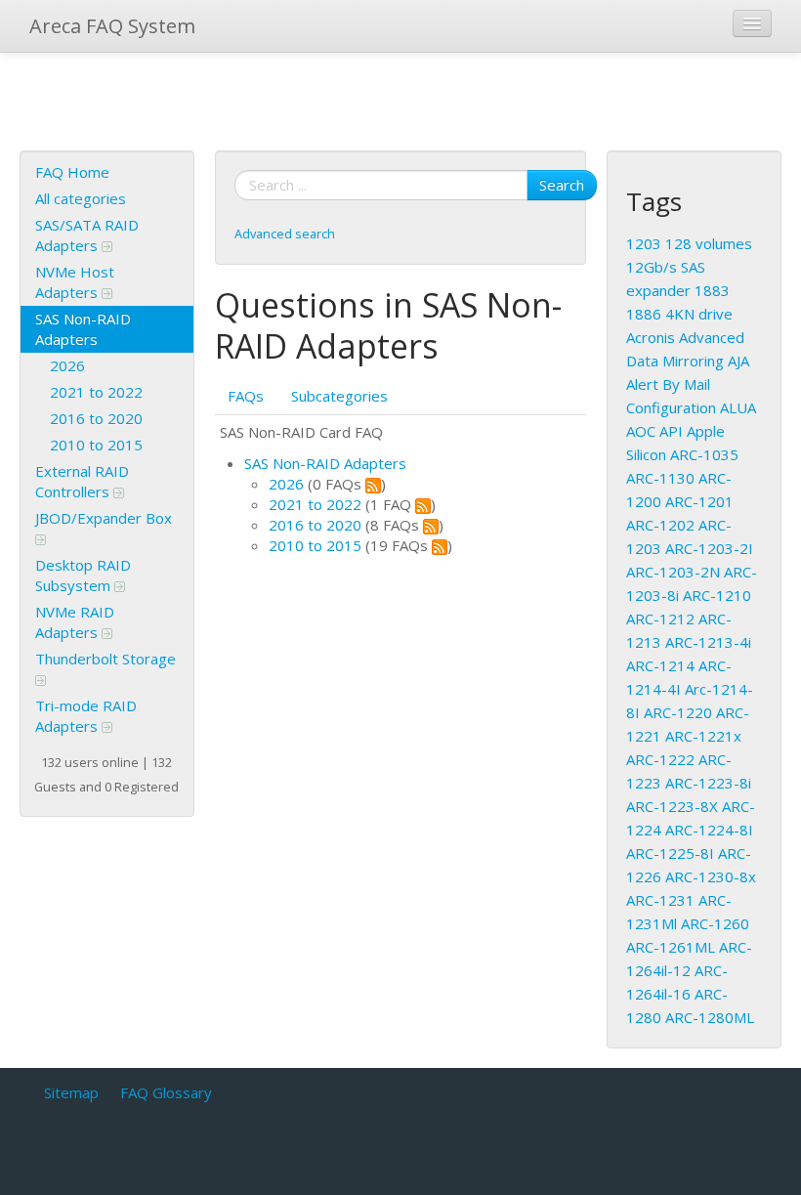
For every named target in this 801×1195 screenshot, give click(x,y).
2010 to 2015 (96, 444)
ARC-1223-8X (672, 806)
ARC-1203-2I (709, 548)
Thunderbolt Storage (105, 658)
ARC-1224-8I (709, 829)
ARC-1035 (704, 454)
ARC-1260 (715, 923)
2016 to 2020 (96, 418)
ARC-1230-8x (710, 876)
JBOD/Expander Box (103, 518)
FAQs (246, 395)
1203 (643, 243)
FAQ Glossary (166, 1092)
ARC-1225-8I (670, 853)
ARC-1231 (660, 900)
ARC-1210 (717, 595)
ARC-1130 (660, 478)
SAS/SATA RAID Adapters (87, 235)
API (671, 431)
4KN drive (699, 313)
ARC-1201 (699, 501)
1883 (712, 290)
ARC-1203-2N (673, 571)
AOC (640, 431)
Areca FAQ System (112, 26)
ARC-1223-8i (708, 782)
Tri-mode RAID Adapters (86, 716)
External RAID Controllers (82, 481)
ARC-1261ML (670, 947)
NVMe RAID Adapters (74, 622)
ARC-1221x (703, 736)
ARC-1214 (660, 665)
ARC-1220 (678, 712)
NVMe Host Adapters (74, 282)
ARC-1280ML (709, 1017)
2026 (67, 365)
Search (561, 184)
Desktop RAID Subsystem (83, 575)
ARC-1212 (660, 618)
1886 (643, 313)
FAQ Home (72, 172)
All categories (80, 198)
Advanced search (284, 233)
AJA (738, 360)
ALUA (738, 407)
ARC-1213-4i (708, 642)
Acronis (650, 337)
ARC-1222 (660, 759)
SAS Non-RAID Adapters (83, 329)
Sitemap (71, 1092)
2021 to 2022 (96, 392)
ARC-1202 (660, 524)
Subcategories (339, 395)
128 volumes (708, 243)
